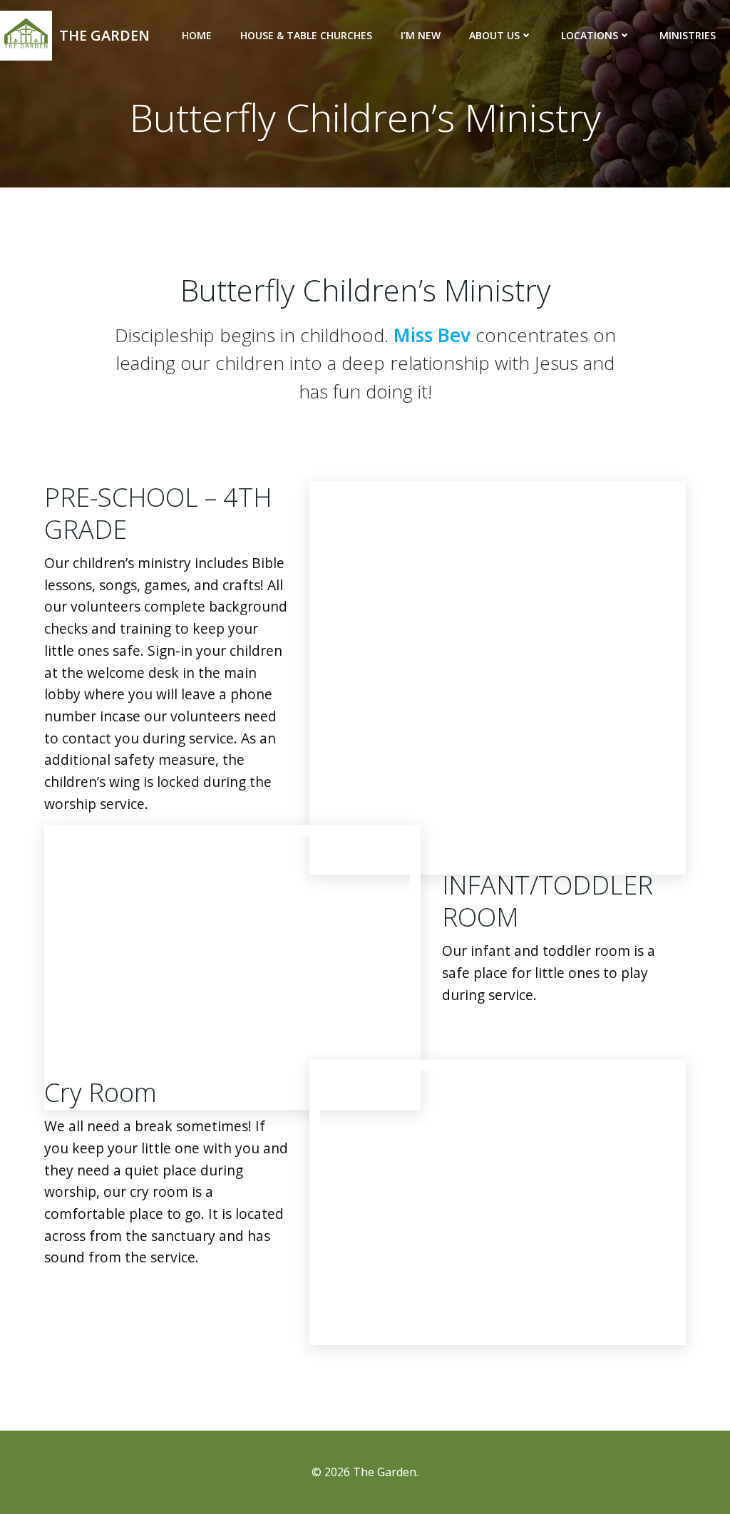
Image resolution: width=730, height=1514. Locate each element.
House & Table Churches (306, 35)
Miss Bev (432, 335)
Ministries (687, 35)
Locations (589, 35)
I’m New (421, 35)
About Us (494, 35)
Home (197, 35)
